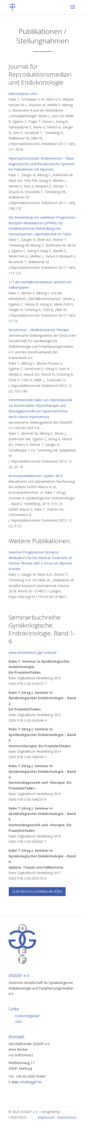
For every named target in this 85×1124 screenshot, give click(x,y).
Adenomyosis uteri (22, 93)
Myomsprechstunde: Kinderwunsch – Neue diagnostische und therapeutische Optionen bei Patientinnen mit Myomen (41, 164)
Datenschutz (66, 1117)
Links (18, 1021)
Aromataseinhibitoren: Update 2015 (35, 476)
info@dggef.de (31, 1082)
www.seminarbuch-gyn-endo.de (32, 652)
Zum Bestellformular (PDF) (37, 891)
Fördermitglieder (27, 1016)
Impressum (46, 1117)
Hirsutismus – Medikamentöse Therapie (38, 330)
